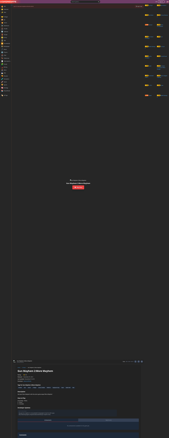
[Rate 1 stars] (126, 361)
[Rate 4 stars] (131, 361)
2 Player (34, 387)
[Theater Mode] (142, 361)
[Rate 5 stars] (132, 361)
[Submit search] (98, 2)
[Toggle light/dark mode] (156, 2)
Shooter (24, 367)
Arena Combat (41, 387)
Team (62, 387)
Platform (49, 387)
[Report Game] (138, 361)
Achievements (47, 420)
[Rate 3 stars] (129, 361)
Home (19, 367)
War (73, 387)
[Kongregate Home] (8, 1)
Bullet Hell (68, 387)
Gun (25, 387)
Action (29, 387)
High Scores (109, 420)
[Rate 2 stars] (128, 361)
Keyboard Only (56, 387)
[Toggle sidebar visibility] (11, 5)
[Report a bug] (135, 361)
